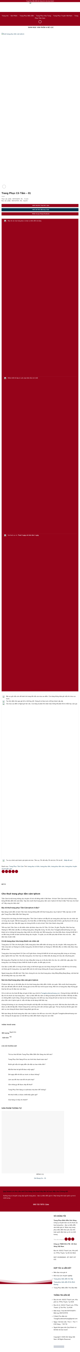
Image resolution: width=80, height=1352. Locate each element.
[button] (3, 7)
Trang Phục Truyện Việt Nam (62, 16)
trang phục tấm (45, 866)
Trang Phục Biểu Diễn (27, 16)
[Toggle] (4, 1054)
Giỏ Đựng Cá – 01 (40, 1178)
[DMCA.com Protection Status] (59, 1346)
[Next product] (40, 21)
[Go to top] (76, 1349)
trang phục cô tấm (34, 866)
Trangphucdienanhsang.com (50, 993)
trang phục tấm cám (57, 866)
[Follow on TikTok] (69, 1239)
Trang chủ (5, 16)
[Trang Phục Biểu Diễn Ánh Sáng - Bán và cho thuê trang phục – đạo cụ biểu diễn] (40, 7)
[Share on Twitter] (6, 871)
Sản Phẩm (14, 16)
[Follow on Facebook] (66, 1239)
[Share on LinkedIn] (16, 871)
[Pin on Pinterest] (13, 871)
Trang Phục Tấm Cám (16, 866)
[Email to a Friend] (9, 871)
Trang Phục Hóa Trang (43, 16)
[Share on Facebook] (3, 871)
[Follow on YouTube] (72, 1239)
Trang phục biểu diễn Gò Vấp (63, 1279)
